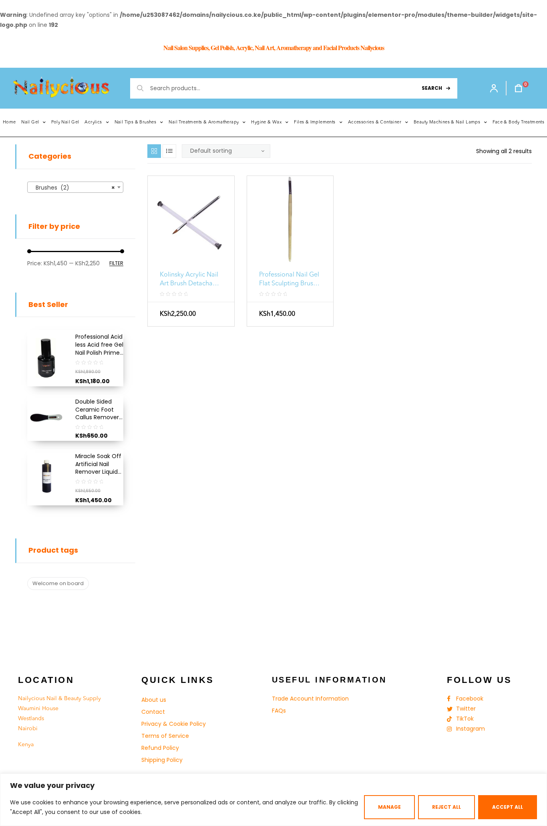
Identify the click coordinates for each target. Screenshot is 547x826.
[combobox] (75, 187)
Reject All (446, 807)
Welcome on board (58, 583)
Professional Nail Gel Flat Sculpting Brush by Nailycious (289, 280)
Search (432, 88)
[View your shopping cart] (515, 88)
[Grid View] (154, 151)
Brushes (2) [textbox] (73, 188)
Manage (389, 807)
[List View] (169, 151)
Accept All (507, 807)
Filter (116, 263)
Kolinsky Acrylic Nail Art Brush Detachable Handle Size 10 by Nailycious (191, 280)
